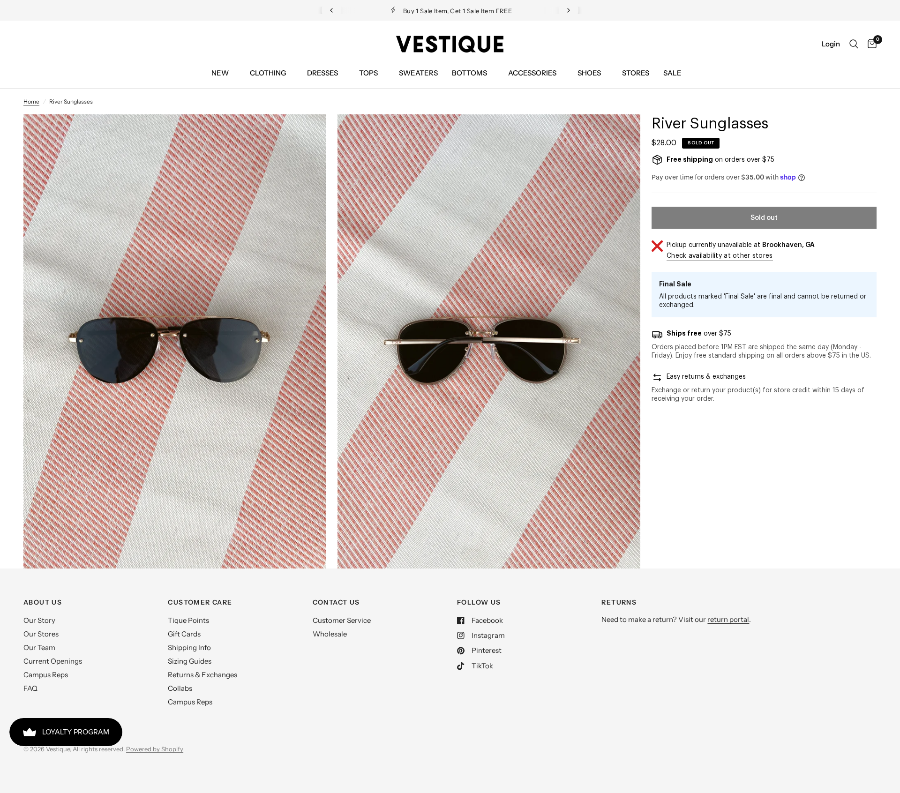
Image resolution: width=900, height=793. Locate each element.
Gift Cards (184, 633)
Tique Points (188, 620)
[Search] (854, 44)
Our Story (39, 620)
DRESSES (322, 72)
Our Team (39, 647)
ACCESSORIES (532, 72)
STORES (635, 72)
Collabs (180, 688)
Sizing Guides (189, 661)
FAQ (30, 688)
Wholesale (330, 633)
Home (31, 101)
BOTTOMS (469, 72)
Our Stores (41, 633)
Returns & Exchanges (202, 674)
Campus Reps (45, 674)
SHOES (589, 72)
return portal (728, 619)
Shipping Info (189, 647)
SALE (672, 72)
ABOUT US (42, 602)
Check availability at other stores (720, 256)
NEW (220, 72)
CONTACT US (336, 602)
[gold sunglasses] (306, 134)
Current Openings (52, 661)
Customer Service (342, 620)
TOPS (368, 72)
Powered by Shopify (154, 749)
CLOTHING (268, 72)
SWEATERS (418, 72)
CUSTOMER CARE (200, 602)
